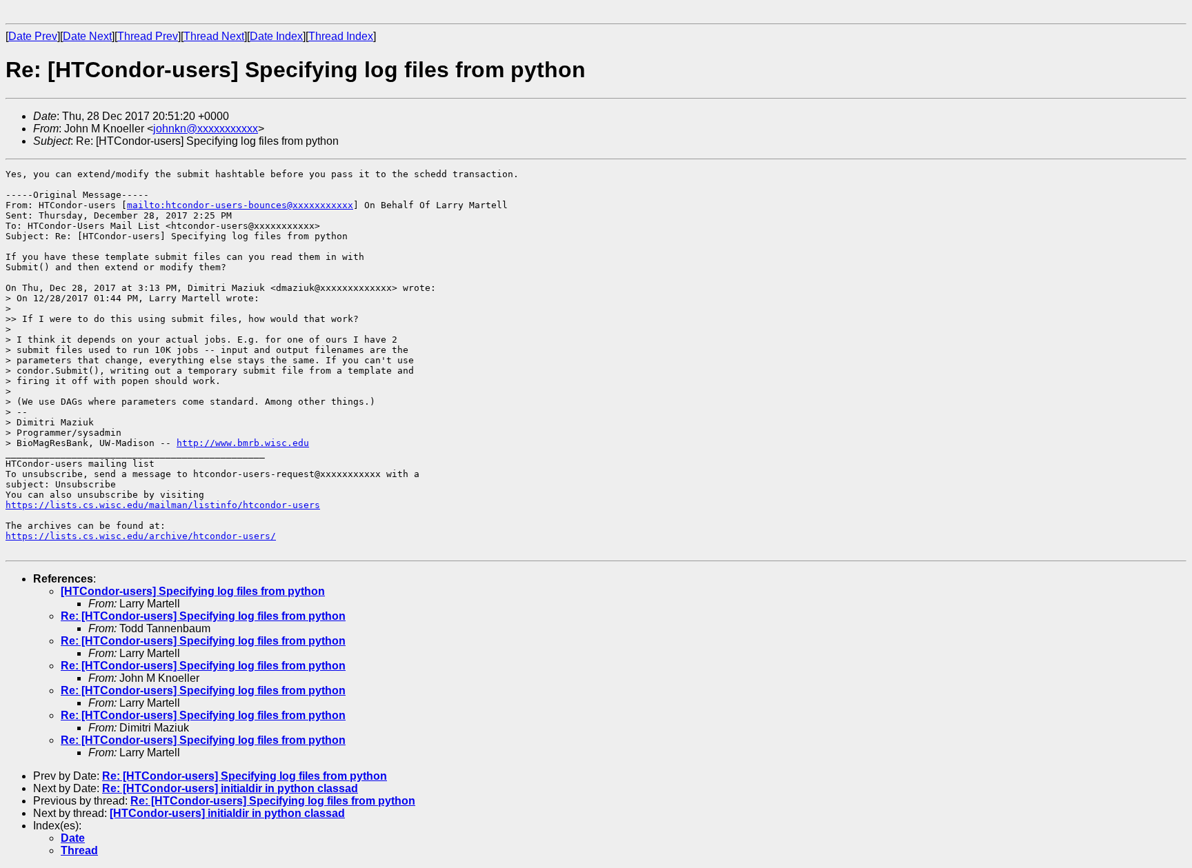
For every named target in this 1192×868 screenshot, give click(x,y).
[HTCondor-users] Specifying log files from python (193, 591)
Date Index (276, 36)
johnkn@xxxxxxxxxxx (205, 128)
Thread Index (340, 36)
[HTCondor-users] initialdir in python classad (227, 813)
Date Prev (32, 36)
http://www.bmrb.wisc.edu (243, 443)
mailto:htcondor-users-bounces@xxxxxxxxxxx (240, 205)
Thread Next (213, 36)
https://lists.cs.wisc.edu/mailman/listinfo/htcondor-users (163, 505)
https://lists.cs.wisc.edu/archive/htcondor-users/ (141, 536)
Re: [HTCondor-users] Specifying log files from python (203, 616)
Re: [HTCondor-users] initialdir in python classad (230, 788)
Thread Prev (147, 36)
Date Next (87, 36)
